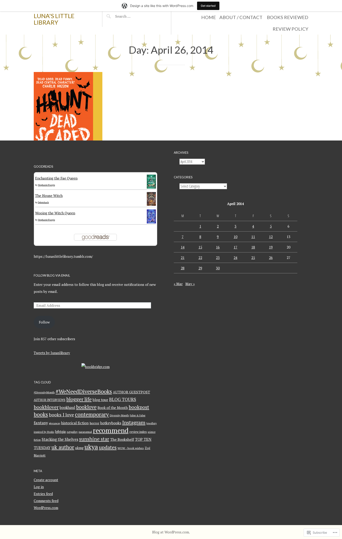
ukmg (79, 448)
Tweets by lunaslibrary (52, 352)
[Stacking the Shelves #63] (68, 106)
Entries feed (43, 493)
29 (200, 268)
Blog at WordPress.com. (171, 532)
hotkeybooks (110, 422)
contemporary (92, 414)
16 (218, 247)
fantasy (41, 422)
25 (253, 257)
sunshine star (94, 439)
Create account (46, 479)
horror (94, 423)
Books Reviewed (287, 17)
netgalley (72, 432)
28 (182, 268)
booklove (86, 407)
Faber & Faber (137, 415)
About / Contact (240, 17)
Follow (44, 322)
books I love (61, 415)
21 (182, 257)
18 (253, 247)
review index (138, 432)
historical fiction (75, 422)
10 (235, 236)
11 (253, 236)
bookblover (46, 407)
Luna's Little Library (54, 19)
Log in (39, 486)
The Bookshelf (122, 439)
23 (218, 257)
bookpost (139, 407)
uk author (62, 447)
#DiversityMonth (44, 392)
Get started (208, 5)
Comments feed (46, 500)
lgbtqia (60, 431)
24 (235, 257)
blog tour (100, 399)
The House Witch (49, 195)
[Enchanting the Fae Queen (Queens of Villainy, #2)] (151, 187)
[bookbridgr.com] (95, 366)
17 (235, 247)
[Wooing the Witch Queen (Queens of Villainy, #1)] (151, 222)
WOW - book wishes (130, 448)
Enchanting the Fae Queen (56, 178)
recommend (110, 430)
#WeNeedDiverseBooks (84, 391)
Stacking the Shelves (60, 439)
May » (190, 283)
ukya (91, 446)
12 (271, 236)
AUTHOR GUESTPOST (131, 392)
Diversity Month (119, 415)
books (41, 414)
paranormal (85, 432)
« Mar (178, 283)
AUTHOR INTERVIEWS (49, 400)
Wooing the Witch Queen (55, 213)
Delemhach (43, 202)
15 (200, 247)
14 (182, 247)
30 (218, 268)
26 (271, 257)
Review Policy (290, 29)
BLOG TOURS (122, 399)
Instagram (133, 422)
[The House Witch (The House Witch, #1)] (151, 204)
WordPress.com (46, 507)
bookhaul (67, 407)
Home (208, 17)
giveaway (54, 423)
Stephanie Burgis (46, 184)
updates (108, 447)
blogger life (79, 399)
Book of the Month (112, 407)
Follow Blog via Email (52, 275)
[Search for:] (134, 16)
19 (271, 247)
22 (200, 257)
